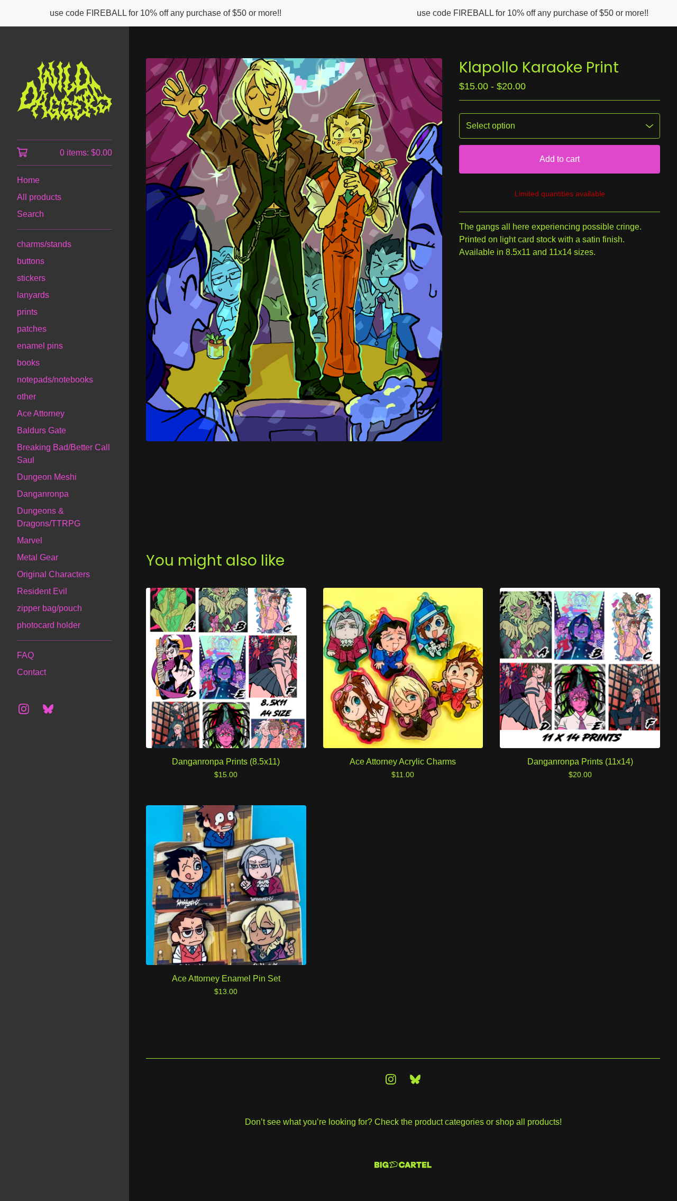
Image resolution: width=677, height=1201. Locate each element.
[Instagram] (24, 709)
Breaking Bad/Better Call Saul (63, 454)
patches (32, 328)
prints (27, 311)
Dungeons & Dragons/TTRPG (48, 517)
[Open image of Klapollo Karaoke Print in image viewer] (294, 249)
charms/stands (44, 244)
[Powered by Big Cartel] (403, 1164)
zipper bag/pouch (49, 608)
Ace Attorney (41, 413)
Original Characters (53, 574)
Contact (31, 672)
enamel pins (40, 345)
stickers (31, 278)
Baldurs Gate (41, 430)
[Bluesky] (48, 709)
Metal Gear (37, 557)
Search (30, 214)
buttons (30, 261)
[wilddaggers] (64, 90)
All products (39, 197)
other (26, 396)
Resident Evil (42, 591)
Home (28, 180)
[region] (338, 13)
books (28, 362)
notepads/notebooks (55, 379)
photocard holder (48, 625)
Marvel (29, 540)
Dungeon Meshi (47, 476)
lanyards (33, 294)
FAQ (25, 655)
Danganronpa (43, 493)
